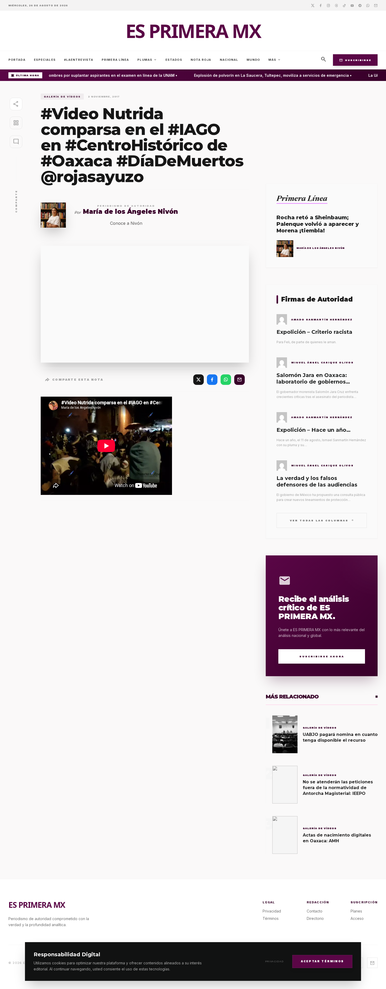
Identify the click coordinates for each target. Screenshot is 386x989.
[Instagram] (328, 5)
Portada (16, 60)
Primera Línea (115, 60)
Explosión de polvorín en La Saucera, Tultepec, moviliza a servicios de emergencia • (265, 75)
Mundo (253, 60)
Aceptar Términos (322, 961)
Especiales (45, 60)
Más (274, 60)
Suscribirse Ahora (321, 656)
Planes (356, 911)
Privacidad (274, 961)
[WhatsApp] (226, 379)
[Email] (376, 5)
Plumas (147, 60)
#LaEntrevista (78, 60)
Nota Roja (201, 60)
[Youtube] (352, 5)
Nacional (229, 60)
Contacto (314, 911)
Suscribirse (355, 60)
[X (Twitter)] (198, 379)
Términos (271, 918)
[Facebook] (320, 5)
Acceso (357, 918)
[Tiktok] (344, 5)
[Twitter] (313, 5)
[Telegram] (360, 5)
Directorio (315, 918)
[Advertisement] (322, 130)
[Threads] (336, 5)
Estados (173, 60)
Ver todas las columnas (322, 520)
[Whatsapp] (368, 5)
